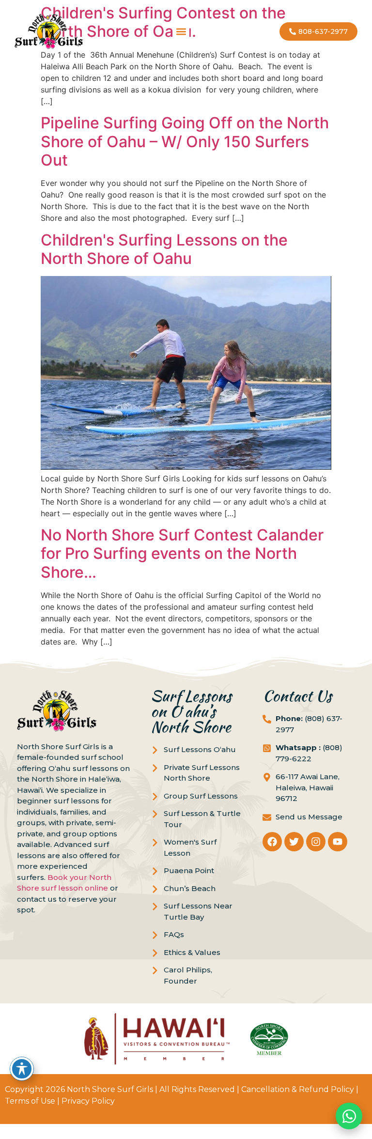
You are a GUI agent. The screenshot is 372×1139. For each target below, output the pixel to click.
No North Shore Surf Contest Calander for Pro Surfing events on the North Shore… (182, 553)
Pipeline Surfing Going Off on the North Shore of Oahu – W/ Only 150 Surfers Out (185, 141)
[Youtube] (337, 841)
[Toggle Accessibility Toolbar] (21, 1068)
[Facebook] (272, 841)
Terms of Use (30, 1101)
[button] (181, 32)
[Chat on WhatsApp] (349, 1116)
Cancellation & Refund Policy (297, 1089)
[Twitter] (294, 841)
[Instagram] (316, 841)
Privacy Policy (88, 1101)
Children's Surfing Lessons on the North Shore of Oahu (164, 249)
